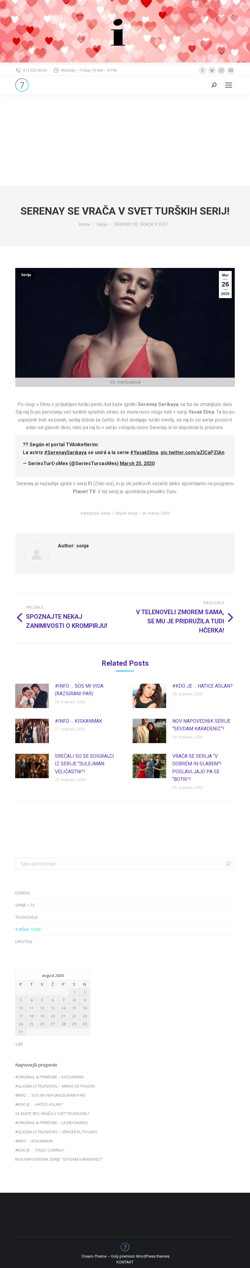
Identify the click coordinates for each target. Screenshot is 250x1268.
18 (31, 1016)
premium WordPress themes (145, 1256)
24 (21, 1024)
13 (53, 1008)
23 (85, 1016)
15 (74, 1008)
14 (63, 1008)
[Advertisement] (125, 140)
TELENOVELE (26, 917)
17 (21, 1016)
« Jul (19, 1043)
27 (53, 1024)
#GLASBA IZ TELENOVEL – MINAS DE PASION (55, 1086)
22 (74, 1016)
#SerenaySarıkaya (65, 452)
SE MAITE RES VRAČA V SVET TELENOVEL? (52, 1113)
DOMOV (22, 893)
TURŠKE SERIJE (28, 929)
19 (42, 1016)
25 (31, 1024)
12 (42, 1008)
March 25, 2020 (137, 463)
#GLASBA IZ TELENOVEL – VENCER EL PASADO (56, 1131)
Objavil (126, 513)
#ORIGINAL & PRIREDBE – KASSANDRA (49, 1077)
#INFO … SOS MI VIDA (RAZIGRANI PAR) (79, 690)
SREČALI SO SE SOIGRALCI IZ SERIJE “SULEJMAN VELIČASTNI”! (84, 764)
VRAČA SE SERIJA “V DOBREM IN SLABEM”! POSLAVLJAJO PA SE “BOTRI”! (197, 767)
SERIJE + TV (25, 905)
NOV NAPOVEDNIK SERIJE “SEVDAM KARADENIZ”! (201, 725)
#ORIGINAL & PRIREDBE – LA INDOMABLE (51, 1122)
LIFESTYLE (24, 941)
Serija (26, 275)
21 (63, 1016)
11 (31, 1008)
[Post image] (32, 696)
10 (21, 1008)
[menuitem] (125, 1262)
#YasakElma (144, 452)
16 (85, 1008)
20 (53, 1016)
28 (63, 1024)
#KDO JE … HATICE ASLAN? (202, 686)
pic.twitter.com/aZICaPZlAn (192, 452)
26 (42, 1024)
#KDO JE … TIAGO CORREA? (39, 1150)
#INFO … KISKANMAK (78, 721)
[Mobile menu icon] (229, 85)
